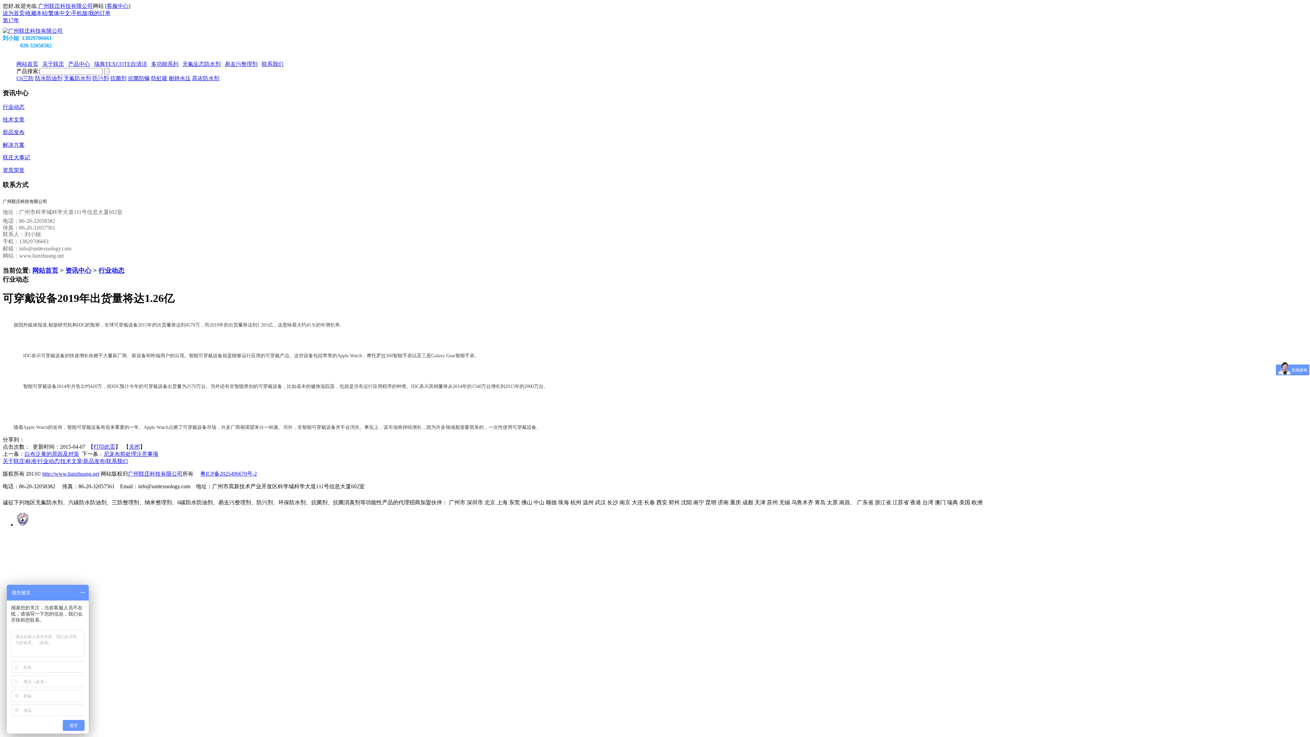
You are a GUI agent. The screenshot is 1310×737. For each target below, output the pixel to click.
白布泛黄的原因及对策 (52, 454)
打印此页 (104, 447)
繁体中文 (59, 13)
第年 (11, 20)
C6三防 (25, 78)
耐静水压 (180, 78)
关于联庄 (14, 461)
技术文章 (71, 461)
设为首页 (14, 13)
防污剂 (100, 78)
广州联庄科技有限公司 (65, 6)
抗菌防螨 (139, 78)
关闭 (134, 447)
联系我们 (117, 461)
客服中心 (118, 6)
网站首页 (45, 270)
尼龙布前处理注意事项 (131, 454)
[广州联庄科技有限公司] (33, 31)
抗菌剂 (118, 78)
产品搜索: (28, 71)
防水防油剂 (48, 78)
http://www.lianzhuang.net (70, 474)
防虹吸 (159, 78)
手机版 (79, 13)
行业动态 (112, 270)
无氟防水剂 (77, 78)
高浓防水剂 (205, 78)
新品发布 (94, 461)
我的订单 (100, 13)
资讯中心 (78, 270)
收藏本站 (36, 13)
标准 (31, 461)
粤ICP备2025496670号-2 (228, 474)
